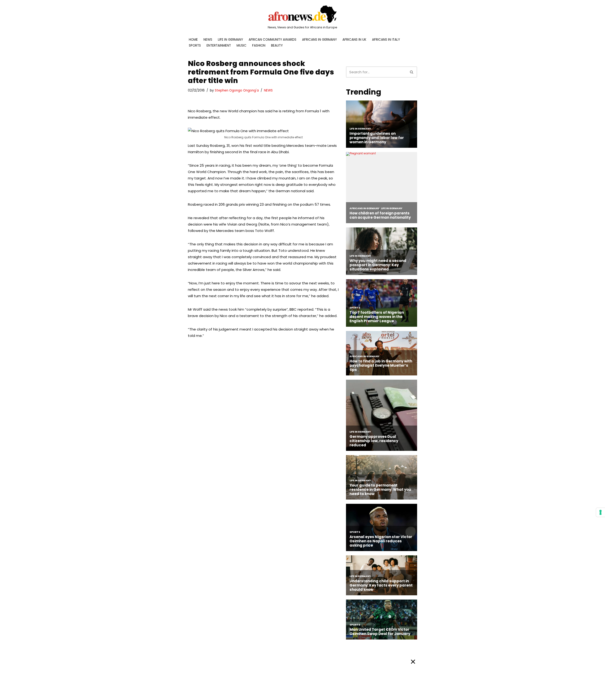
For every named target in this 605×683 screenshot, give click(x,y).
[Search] (411, 72)
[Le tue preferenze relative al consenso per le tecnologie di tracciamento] (600, 512)
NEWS (207, 39)
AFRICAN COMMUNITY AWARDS (272, 39)
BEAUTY (277, 45)
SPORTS (195, 45)
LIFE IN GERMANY (230, 39)
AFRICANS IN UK (354, 39)
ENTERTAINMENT (219, 45)
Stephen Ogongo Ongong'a (237, 90)
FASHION (258, 45)
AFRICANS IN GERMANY (319, 39)
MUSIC (241, 45)
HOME (193, 39)
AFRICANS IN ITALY (386, 39)
